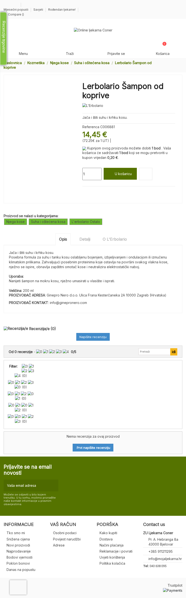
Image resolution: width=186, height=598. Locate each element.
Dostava (106, 539)
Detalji (84, 239)
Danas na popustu (21, 570)
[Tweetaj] (90, 192)
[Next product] (180, 65)
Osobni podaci (65, 533)
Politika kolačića (112, 563)
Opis (63, 239)
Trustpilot (175, 585)
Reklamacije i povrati (116, 551)
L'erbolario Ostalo (86, 222)
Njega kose (15, 222)
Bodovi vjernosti (19, 557)
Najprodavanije (19, 551)
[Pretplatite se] (53, 485)
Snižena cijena (18, 539)
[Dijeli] (84, 192)
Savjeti (38, 9)
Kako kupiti (108, 533)
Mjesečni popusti (16, 9)
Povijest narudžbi (67, 539)
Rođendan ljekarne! (62, 9)
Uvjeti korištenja (112, 557)
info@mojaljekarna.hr (165, 559)
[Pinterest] (96, 192)
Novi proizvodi (18, 545)
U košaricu (123, 174)
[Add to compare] (145, 174)
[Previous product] (175, 65)
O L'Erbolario (115, 239)
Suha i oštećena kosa (48, 222)
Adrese (59, 545)
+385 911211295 (160, 551)
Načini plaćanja (112, 545)
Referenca (90, 127)
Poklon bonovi (18, 563)
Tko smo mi (16, 533)
